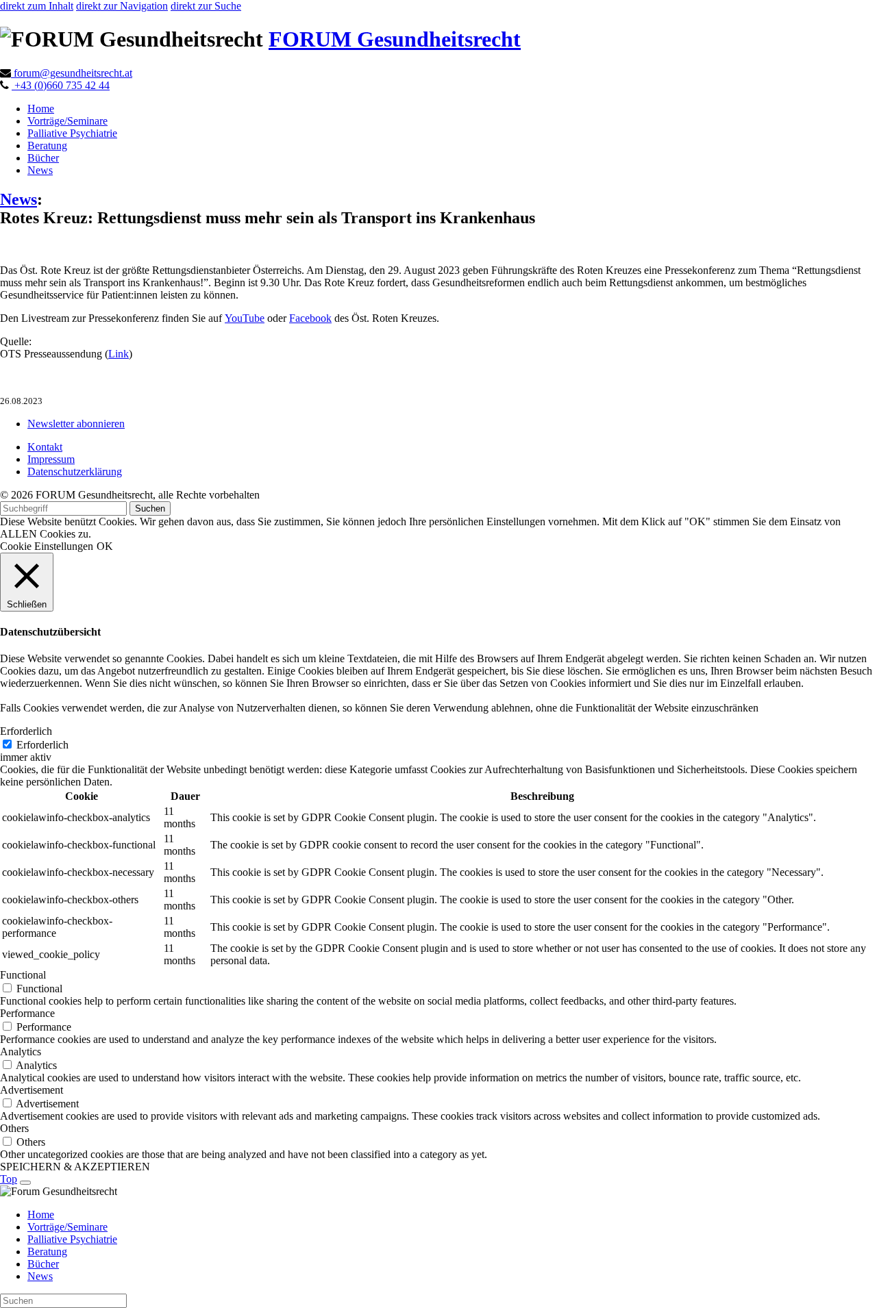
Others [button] (14, 1128)
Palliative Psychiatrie (72, 133)
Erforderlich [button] (26, 731)
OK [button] (105, 546)
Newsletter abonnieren (76, 423)
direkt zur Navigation (122, 6)
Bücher (43, 158)
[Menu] (25, 1183)
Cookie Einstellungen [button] (46, 546)
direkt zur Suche (206, 6)
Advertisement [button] (31, 1090)
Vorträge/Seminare (67, 121)
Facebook (310, 318)
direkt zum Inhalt (36, 6)
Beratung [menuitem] (47, 1251)
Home (40, 108)
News (40, 170)
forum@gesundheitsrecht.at (71, 73)
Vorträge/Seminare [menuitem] (67, 1227)
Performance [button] (27, 1013)
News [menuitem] (40, 1276)
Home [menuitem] (40, 1214)
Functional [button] (23, 975)
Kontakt (44, 447)
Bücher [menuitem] (43, 1264)
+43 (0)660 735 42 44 (61, 85)
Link (118, 354)
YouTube (244, 318)
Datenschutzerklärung (74, 471)
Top (8, 1179)
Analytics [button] (20, 1051)
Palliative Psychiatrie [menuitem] (72, 1239)
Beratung (47, 145)
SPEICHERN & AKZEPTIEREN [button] (75, 1166)
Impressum (51, 459)
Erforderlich (42, 745)
